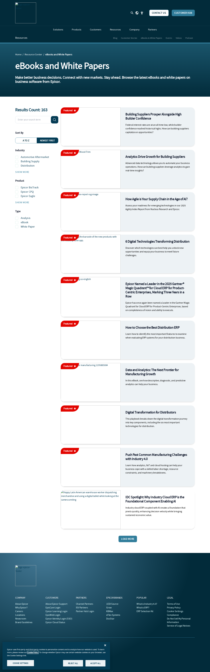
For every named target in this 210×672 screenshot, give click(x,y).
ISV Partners (82, 607)
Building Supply (30, 161)
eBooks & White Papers (151, 38)
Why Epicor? (21, 607)
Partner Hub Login (85, 611)
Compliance (173, 615)
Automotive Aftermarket (35, 157)
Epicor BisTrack (30, 187)
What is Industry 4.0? (147, 603)
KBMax (109, 611)
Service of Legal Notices (178, 625)
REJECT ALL (73, 663)
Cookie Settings (175, 611)
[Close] (105, 645)
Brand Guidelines (23, 622)
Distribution (28, 165)
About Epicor (21, 603)
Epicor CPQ (27, 192)
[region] (56, 656)
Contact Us (159, 12)
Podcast (189, 38)
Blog (115, 38)
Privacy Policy (173, 607)
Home (18, 54)
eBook (24, 222)
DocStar (110, 618)
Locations (20, 615)
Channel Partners (84, 603)
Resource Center (33, 54)
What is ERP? (143, 607)
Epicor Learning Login (56, 611)
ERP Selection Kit (145, 611)
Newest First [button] (47, 140)
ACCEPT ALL (95, 663)
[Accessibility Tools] (141, 13)
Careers (19, 611)
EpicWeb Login (53, 615)
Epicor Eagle (28, 196)
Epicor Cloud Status (55, 622)
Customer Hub (183, 12)
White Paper (28, 226)
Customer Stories (129, 38)
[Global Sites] (137, 13)
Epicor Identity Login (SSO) (59, 618)
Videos (179, 38)
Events (169, 38)
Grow (109, 607)
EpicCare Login (53, 607)
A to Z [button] (26, 140)
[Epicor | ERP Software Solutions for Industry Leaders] (25, 12)
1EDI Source (112, 603)
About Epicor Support (56, 603)
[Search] (54, 119)
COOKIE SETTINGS (20, 663)
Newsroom (20, 618)
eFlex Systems (113, 615)
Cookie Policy (32, 652)
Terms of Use (173, 603)
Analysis (25, 218)
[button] (36, 172)
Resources (21, 38)
